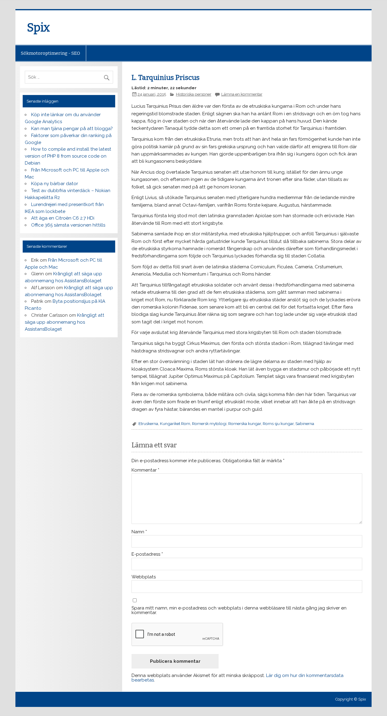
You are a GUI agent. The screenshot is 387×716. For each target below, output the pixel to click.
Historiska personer (193, 94)
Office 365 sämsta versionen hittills (68, 225)
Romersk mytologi (209, 423)
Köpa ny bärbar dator (54, 183)
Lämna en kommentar (241, 94)
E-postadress (147, 554)
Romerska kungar (244, 423)
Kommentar (145, 470)
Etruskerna (148, 423)
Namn (139, 532)
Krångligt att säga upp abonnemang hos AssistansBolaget (64, 322)
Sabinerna (304, 423)
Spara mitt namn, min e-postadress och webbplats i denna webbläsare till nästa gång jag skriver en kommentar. (239, 610)
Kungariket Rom (175, 423)
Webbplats (144, 577)
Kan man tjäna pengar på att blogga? (72, 128)
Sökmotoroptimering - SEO (50, 53)
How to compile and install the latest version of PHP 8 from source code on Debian (68, 156)
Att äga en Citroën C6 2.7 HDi (62, 218)
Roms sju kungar (278, 423)
